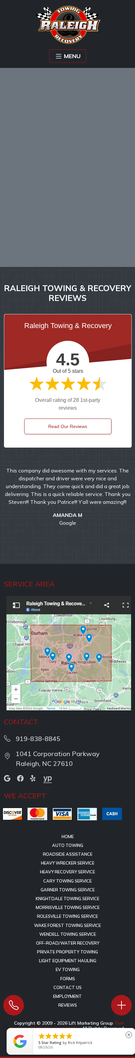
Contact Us (67, 987)
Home (68, 836)
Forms (67, 978)
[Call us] (13, 1005)
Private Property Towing (67, 951)
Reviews (67, 1005)
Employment (67, 996)
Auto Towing (67, 845)
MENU (72, 56)
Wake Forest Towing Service (67, 925)
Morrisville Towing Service (68, 907)
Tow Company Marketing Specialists (67, 1025)
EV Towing (68, 969)
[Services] (121, 1005)
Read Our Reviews (67, 426)
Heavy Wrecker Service (67, 863)
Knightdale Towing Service (67, 898)
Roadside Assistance (67, 854)
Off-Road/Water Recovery (67, 943)
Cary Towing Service (67, 881)
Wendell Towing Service (67, 934)
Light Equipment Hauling (67, 960)
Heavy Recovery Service (67, 871)
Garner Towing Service (68, 889)
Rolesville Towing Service (67, 916)
